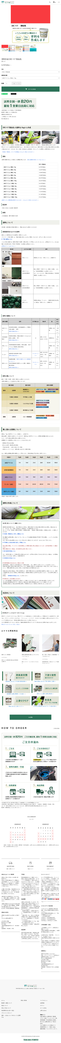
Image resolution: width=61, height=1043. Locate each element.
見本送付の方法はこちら (13, 575)
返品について (4, 1005)
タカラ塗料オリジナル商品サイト (48, 1025)
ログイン (42, 1005)
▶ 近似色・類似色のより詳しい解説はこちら (13, 534)
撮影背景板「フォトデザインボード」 (49, 1028)
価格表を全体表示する (6, 114)
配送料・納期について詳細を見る (9, 112)
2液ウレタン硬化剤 (5, 654)
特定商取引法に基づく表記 (7, 1010)
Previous (13, 25)
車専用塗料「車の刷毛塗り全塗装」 (48, 1020)
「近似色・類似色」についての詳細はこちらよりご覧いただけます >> (17, 152)
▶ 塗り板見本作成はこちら (9, 551)
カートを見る (43, 1008)
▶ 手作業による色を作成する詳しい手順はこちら (14, 542)
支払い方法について (6, 1008)
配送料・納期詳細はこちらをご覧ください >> (11, 807)
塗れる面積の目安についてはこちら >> (36, 159)
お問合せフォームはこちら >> (8, 246)
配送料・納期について (6, 1003)
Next (48, 25)
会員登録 (42, 1003)
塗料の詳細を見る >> (14, 331)
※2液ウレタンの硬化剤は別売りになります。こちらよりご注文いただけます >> (20, 200)
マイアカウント (43, 1000)
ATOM (25, 1000)
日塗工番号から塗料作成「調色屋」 (48, 1016)
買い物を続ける (5, 118)
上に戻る (30, 717)
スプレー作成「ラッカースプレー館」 (49, 1018)
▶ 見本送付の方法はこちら (9, 558)
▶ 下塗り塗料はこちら (6, 239)
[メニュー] (59, 2)
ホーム (3, 1000)
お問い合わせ (43, 1010)
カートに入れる (32, 89)
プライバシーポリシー (6, 1013)
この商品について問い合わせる (8, 116)
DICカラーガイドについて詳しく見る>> (10, 624)
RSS (22, 1000)
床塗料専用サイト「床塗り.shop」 (48, 1027)
